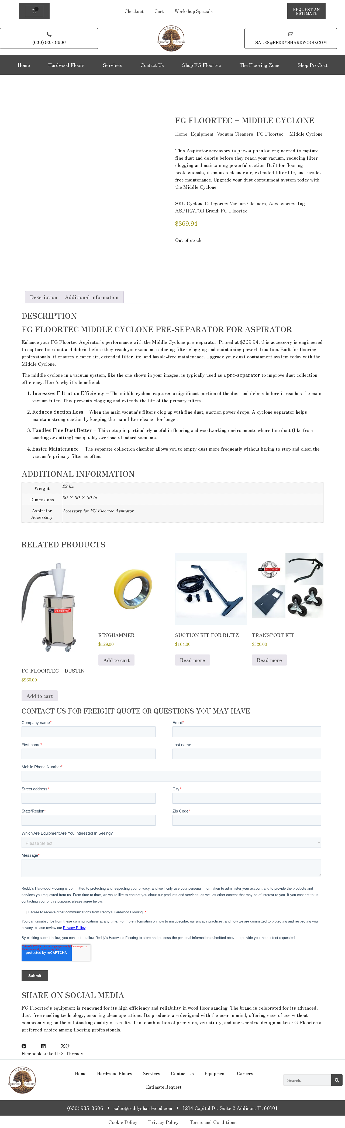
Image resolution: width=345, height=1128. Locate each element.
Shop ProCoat (312, 64)
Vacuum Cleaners (235, 133)
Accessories (282, 203)
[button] (31, 1049)
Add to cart (39, 695)
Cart (159, 11)
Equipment (202, 133)
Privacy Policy (163, 1121)
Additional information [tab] (92, 296)
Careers (245, 1073)
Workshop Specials (194, 11)
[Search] (337, 1080)
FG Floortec (234, 210)
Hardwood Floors (66, 64)
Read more (192, 659)
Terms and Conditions (213, 1121)
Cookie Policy (122, 1121)
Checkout (134, 11)
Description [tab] (43, 296)
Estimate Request (164, 1087)
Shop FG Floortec (201, 64)
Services (112, 64)
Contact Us (152, 64)
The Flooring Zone (259, 64)
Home (24, 64)
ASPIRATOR (189, 210)
